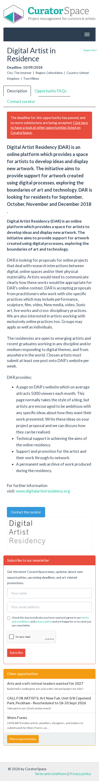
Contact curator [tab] (21, 101)
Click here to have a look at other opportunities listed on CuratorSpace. (49, 128)
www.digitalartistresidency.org (43, 491)
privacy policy (43, 621)
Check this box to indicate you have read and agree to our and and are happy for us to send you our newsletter (51, 621)
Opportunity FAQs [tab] (51, 90)
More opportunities (23, 739)
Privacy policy (80, 774)
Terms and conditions (51, 774)
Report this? (90, 50)
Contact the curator (26, 512)
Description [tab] (17, 90)
